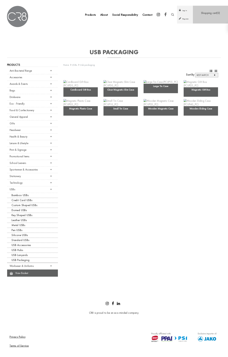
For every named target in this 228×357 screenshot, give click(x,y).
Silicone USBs (20, 235)
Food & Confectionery (22, 110)
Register (185, 19)
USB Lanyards (20, 255)
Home (66, 64)
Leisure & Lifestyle (19, 143)
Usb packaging (87, 64)
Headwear (15, 130)
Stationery (15, 176)
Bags (12, 90)
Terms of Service (19, 346)
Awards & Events (19, 84)
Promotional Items (19, 156)
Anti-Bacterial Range (21, 71)
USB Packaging (20, 260)
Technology (16, 183)
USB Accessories (21, 245)
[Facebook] (165, 14)
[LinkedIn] (118, 304)
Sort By (190, 74)
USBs (12, 189)
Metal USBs (18, 225)
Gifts (12, 123)
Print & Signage (18, 150)
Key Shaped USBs (22, 215)
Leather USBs (19, 220)
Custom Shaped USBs (24, 205)
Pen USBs (17, 230)
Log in (184, 10)
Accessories (16, 77)
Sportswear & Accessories (24, 169)
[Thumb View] (216, 71)
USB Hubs (17, 250)
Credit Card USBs (22, 200)
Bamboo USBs (20, 195)
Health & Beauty (18, 136)
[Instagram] (158, 14)
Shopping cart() (210, 13)
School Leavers (18, 163)
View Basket (21, 273)
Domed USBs (19, 210)
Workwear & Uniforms (22, 266)
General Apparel (19, 117)
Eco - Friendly (17, 103)
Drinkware (15, 97)
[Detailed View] (211, 71)
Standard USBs (20, 240)
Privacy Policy (17, 337)
